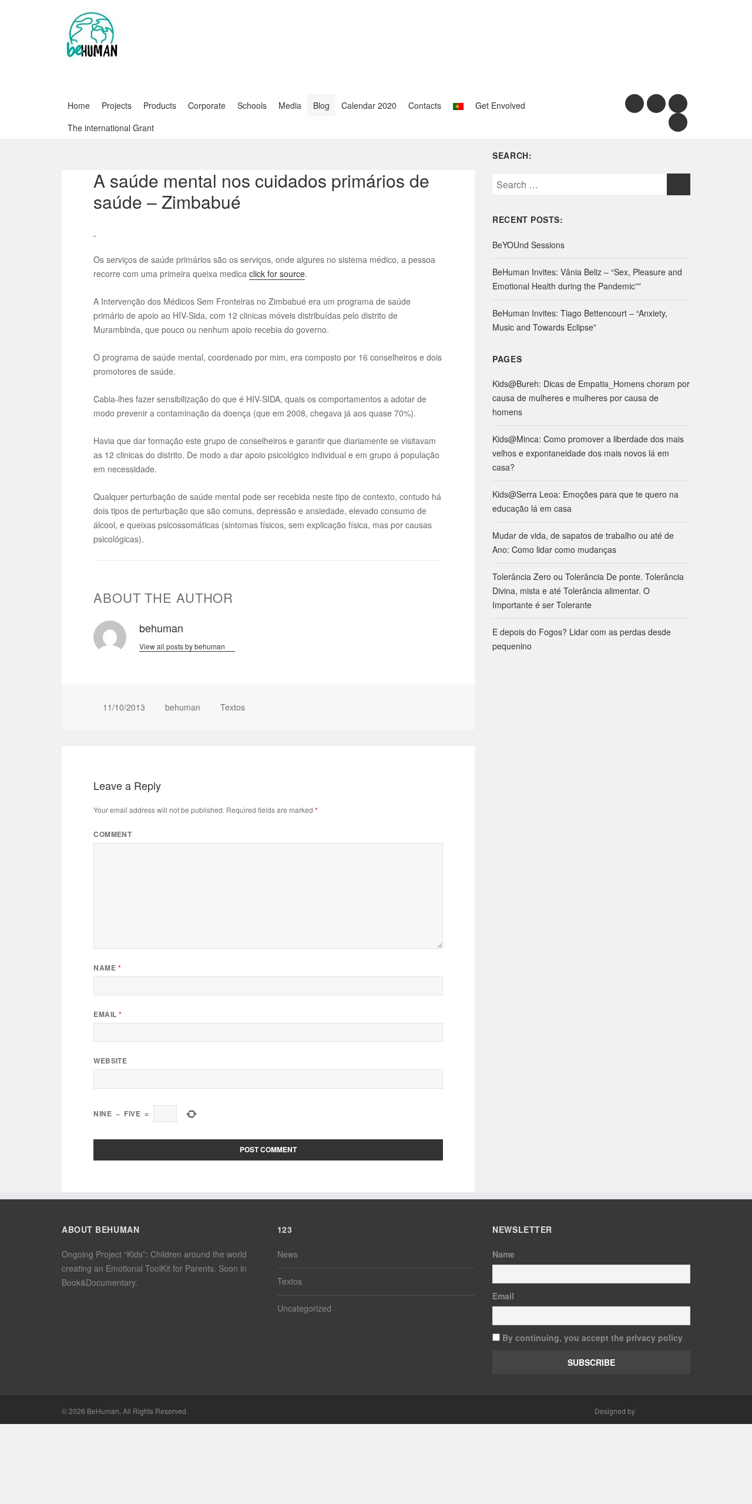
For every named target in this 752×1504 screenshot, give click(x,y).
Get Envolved (500, 105)
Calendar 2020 (369, 105)
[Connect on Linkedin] (678, 122)
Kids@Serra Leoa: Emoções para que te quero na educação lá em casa (585, 501)
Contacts (424, 105)
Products (159, 105)
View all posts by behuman (183, 646)
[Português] (458, 105)
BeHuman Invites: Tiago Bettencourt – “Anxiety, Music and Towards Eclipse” (579, 320)
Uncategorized (304, 1308)
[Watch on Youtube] (678, 103)
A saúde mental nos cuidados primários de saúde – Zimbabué (261, 191)
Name (107, 968)
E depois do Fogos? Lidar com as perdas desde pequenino (581, 639)
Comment (112, 834)
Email (107, 1014)
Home (79, 105)
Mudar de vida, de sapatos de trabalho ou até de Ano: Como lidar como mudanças (583, 542)
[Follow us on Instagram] (656, 103)
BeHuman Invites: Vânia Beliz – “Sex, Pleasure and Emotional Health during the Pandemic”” (587, 279)
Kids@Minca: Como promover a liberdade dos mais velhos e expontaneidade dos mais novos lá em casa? (588, 453)
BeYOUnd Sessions (528, 245)
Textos (232, 707)
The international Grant (111, 128)
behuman (182, 707)
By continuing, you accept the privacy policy (591, 1337)
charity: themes (663, 1412)
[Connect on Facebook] (634, 103)
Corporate (207, 105)
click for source (277, 273)
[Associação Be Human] (91, 34)
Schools (252, 105)
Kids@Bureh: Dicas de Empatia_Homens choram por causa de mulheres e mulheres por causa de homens (591, 398)
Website (110, 1061)
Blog (321, 105)
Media (289, 105)
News (287, 1254)
